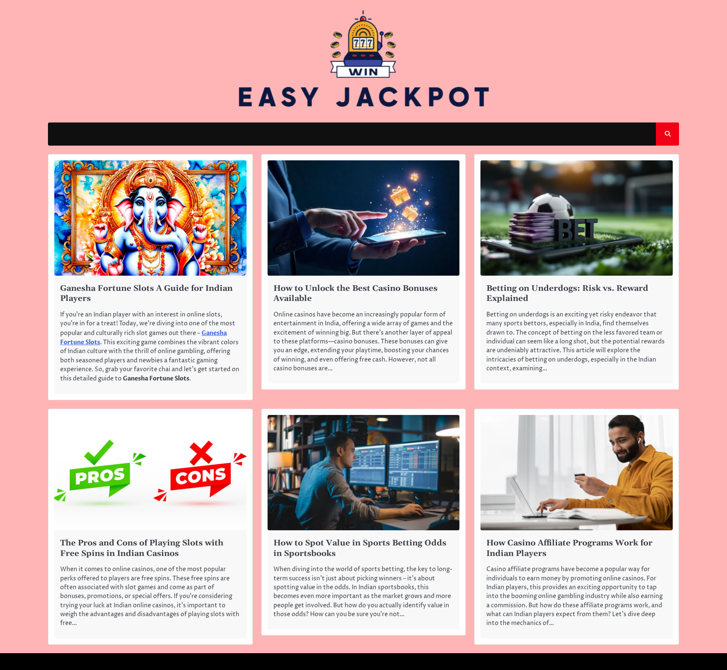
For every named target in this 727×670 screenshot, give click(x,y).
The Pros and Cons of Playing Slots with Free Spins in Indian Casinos (141, 548)
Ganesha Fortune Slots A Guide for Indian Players (146, 293)
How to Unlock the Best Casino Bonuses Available (355, 293)
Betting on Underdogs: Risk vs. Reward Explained (567, 293)
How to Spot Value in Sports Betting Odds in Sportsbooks (359, 548)
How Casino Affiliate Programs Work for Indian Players (569, 548)
